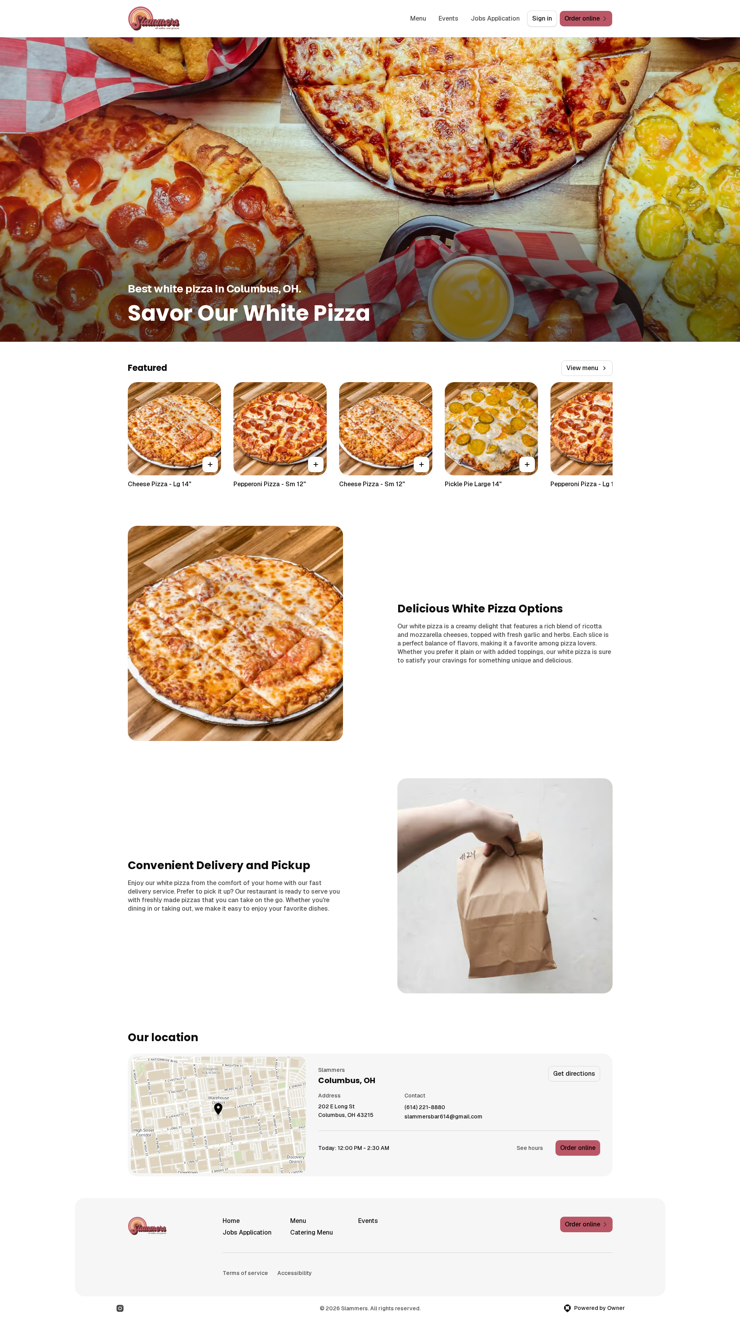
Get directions (574, 1074)
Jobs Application (495, 18)
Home (231, 1221)
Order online (577, 1148)
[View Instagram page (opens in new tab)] (120, 1308)
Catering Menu (311, 1232)
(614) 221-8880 (424, 1107)
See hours (530, 1147)
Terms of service (245, 1273)
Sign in (542, 18)
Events (448, 18)
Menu (418, 18)
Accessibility (294, 1273)
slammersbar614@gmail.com (443, 1116)
